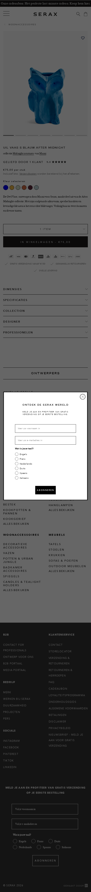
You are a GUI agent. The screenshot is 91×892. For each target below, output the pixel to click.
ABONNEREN (45, 490)
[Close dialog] (82, 396)
